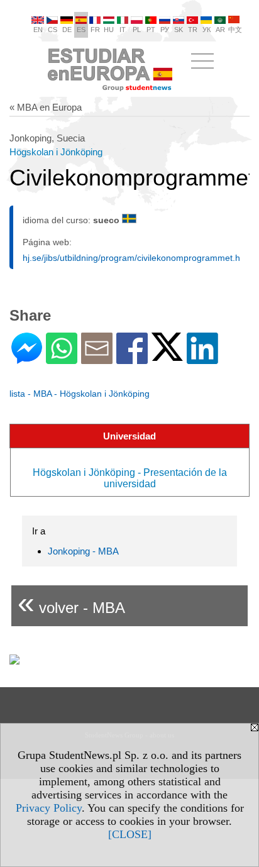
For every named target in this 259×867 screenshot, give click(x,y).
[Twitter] (167, 355)
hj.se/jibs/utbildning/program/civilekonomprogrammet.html (137, 258)
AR (220, 29)
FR (95, 29)
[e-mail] (97, 358)
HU (109, 29)
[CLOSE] (130, 834)
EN (38, 29)
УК (206, 29)
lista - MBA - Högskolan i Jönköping (79, 394)
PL (137, 29)
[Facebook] (132, 358)
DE (67, 29)
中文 (235, 29)
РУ (164, 29)
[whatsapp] (61, 358)
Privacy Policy (49, 808)
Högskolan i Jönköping (55, 151)
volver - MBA (71, 602)
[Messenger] (26, 358)
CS (52, 29)
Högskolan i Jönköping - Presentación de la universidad (130, 478)
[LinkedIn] (202, 358)
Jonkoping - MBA (83, 551)
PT (150, 29)
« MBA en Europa (45, 107)
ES (81, 29)
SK (178, 29)
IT (122, 29)
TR (192, 29)
